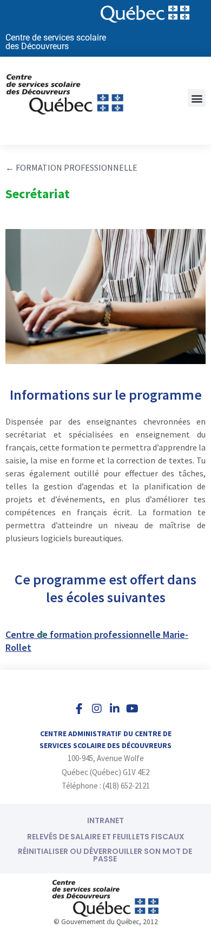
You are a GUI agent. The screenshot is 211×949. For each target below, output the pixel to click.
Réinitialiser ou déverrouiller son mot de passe (105, 855)
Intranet (105, 820)
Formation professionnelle (76, 167)
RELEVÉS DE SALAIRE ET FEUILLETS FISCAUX (105, 836)
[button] (197, 98)
